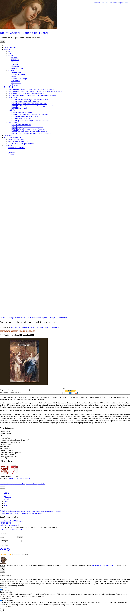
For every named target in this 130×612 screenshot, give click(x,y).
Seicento (14, 58)
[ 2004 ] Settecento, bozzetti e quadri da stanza (28, 129)
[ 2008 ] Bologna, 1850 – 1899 (21, 118)
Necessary (6, 590)
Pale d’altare (15, 81)
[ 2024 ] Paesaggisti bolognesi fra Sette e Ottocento (26, 93)
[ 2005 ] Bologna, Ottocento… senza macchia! (27, 127)
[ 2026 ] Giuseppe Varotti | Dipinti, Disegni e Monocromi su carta (31, 89)
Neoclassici (15, 62)
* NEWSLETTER (5, 554)
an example (17, 554)
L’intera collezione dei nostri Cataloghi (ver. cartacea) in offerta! (22, 484)
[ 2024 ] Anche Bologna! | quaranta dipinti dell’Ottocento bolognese (32, 95)
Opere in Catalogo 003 (50, 318)
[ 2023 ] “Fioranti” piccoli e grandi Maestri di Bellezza (30, 100)
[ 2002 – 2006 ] (13, 123)
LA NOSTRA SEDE (10, 47)
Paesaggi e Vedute (18, 74)
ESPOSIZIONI (8, 87)
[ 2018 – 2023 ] (13, 97)
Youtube (11, 154)
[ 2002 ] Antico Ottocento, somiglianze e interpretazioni (31, 133)
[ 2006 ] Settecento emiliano (21, 125)
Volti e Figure (16, 72)
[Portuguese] (120, 2)
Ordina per (4, 541)
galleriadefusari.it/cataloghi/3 (19, 478)
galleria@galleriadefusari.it (9, 525)
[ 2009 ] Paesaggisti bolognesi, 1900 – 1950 (26, 116)
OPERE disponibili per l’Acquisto (19, 141)
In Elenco (11, 53)
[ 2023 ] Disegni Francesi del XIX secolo (25, 102)
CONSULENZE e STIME (16, 139)
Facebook (11, 150)
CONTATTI (8, 146)
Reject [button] (117, 565)
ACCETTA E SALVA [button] (6, 607)
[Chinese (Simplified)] (100, 2)
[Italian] (117, 2)
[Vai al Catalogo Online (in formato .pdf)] (24, 385)
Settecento (15, 60)
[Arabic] (95, 2)
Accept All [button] (122, 565)
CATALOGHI (8, 135)
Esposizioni (37, 318)
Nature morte (16, 83)
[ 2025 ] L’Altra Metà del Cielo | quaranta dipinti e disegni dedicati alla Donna (35, 91)
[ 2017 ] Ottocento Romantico (21, 112)
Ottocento (15, 64)
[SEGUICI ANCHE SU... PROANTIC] (11, 563)
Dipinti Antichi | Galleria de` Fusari (24, 33)
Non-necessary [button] (5, 598)
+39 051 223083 (5, 523)
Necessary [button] (3, 588)
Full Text (11, 51)
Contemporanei (17, 68)
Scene (13, 77)
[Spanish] (127, 2)
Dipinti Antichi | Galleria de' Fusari (22, 327)
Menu (2, 41)
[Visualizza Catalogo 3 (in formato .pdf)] (14, 474)
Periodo (10, 56)
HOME (6, 45)
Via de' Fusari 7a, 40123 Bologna (11, 521)
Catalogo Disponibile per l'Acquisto (20, 318)
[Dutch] (104, 2)
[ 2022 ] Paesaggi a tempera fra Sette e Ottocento (29, 104)
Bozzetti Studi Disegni (19, 79)
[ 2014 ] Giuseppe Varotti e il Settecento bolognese (29, 114)
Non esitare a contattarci (16, 148)
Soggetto (11, 70)
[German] (114, 2)
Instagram (11, 152)
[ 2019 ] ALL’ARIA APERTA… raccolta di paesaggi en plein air (32, 106)
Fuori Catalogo (13, 85)
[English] (108, 2)
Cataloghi (3, 318)
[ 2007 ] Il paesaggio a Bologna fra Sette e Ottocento (30, 121)
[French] (111, 2)
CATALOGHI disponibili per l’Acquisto (21, 144)
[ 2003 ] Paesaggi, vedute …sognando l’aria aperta (29, 131)
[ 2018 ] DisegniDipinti (19, 108)
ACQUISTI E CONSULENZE (13, 137)
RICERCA (7, 49)
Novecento (15, 66)
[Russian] (123, 2)
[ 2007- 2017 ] (12, 110)
